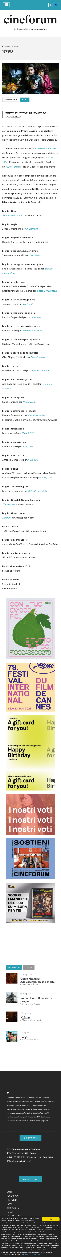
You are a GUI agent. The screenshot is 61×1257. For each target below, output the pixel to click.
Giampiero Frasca (31, 1004)
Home (7, 46)
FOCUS (29, 967)
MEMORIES (12, 1200)
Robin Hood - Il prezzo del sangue (37, 999)
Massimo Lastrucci (31, 1020)
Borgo (24, 1037)
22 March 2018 (10, 100)
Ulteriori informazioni (33, 1254)
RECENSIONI (14, 967)
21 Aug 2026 (26, 974)
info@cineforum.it (23, 1161)
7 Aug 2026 (26, 1013)
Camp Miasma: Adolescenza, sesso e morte (37, 980)
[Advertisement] (28, 945)
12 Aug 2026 (26, 994)
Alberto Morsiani (30, 1039)
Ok (51, 1219)
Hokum (25, 1017)
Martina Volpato (30, 984)
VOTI (9, 1192)
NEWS (25, 100)
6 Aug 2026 (26, 1032)
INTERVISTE (13, 1207)
